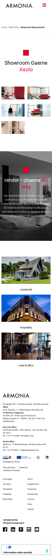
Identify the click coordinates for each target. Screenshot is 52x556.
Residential (7, 489)
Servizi (30, 479)
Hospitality (7, 494)
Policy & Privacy (9, 468)
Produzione (32, 489)
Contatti (30, 509)
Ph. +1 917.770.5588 (11, 436)
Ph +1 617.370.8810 (11, 450)
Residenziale (32, 494)
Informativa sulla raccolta (18, 552)
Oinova (16, 462)
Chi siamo (7, 484)
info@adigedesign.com (29, 450)
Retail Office (14, 27)
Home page (7, 479)
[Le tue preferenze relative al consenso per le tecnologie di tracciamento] (47, 551)
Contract (30, 499)
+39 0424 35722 (10, 520)
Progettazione (33, 484)
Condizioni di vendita (11, 470)
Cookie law (23, 468)
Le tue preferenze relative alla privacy (30, 547)
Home (4, 27)
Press (29, 504)
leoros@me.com (27, 436)
